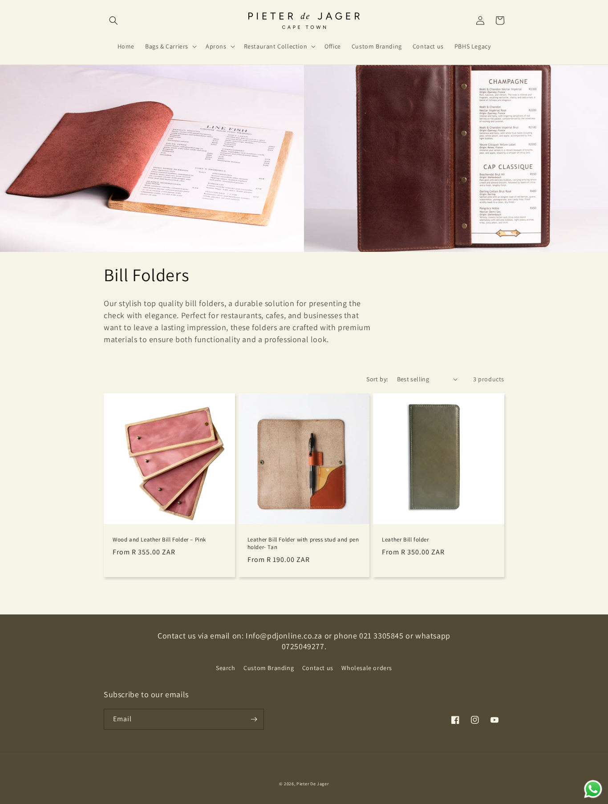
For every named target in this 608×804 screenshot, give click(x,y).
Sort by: (377, 379)
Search (225, 668)
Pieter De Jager (312, 784)
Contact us (317, 668)
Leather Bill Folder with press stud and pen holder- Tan (303, 543)
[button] (113, 20)
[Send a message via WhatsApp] (593, 789)
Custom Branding (268, 668)
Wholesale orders (366, 668)
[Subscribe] (253, 719)
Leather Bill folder (405, 539)
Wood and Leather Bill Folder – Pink (159, 539)
